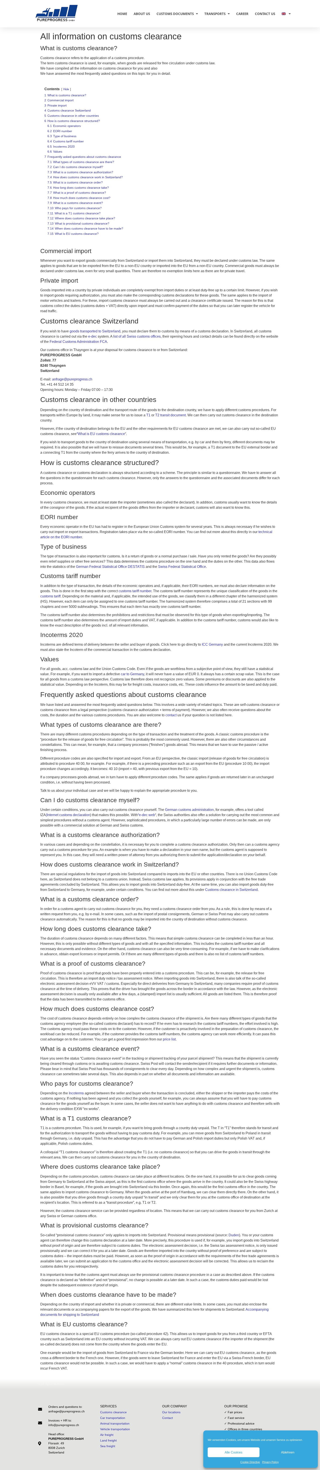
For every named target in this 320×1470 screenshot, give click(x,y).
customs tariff (50, 596)
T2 (157, 415)
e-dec (92, 336)
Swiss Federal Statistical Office (182, 566)
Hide (66, 89)
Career (242, 14)
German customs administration (189, 810)
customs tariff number (135, 591)
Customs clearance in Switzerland (231, 890)
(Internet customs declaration (68, 815)
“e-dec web (146, 815)
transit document (173, 415)
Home (122, 14)
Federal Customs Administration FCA (78, 341)
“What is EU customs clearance (101, 434)
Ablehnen (287, 1452)
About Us (142, 14)
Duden (234, 1235)
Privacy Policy (270, 1462)
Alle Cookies (234, 1452)
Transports (215, 14)
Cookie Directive (250, 1462)
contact (171, 715)
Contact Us (265, 14)
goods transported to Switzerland (95, 331)
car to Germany (132, 674)
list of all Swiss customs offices (137, 336)
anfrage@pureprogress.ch (72, 379)
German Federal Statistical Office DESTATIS (110, 566)
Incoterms (76, 1093)
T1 (148, 415)
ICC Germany (212, 644)
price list (169, 1039)
